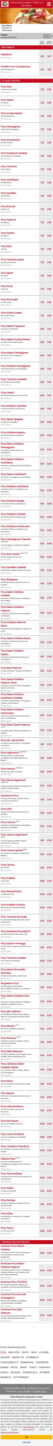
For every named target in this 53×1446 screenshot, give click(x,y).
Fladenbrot (6, 54)
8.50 (42, 422)
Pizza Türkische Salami (12, 259)
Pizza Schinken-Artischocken (15, 526)
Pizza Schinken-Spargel (12, 500)
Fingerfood (42, 1362)
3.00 (49, 69)
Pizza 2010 (6, 808)
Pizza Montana (8, 1037)
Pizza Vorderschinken (11, 113)
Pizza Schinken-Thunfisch (13, 405)
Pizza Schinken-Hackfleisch (14, 486)
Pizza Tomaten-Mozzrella (14, 916)
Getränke (45, 1372)
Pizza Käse (6, 86)
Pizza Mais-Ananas (10, 553)
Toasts (32, 1367)
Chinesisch (44, 1367)
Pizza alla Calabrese (11, 1011)
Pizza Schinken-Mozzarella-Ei (15, 931)
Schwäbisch (32, 1357)
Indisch (5, 1372)
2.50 (49, 56)
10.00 (49, 543)
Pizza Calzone (8, 822)
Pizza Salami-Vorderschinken (15, 339)
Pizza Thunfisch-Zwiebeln (14, 379)
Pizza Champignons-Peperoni (16, 539)
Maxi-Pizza (14, 1352)
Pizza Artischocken (10, 139)
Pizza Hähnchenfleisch (12, 1106)
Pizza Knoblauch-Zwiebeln (14, 153)
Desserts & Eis (30, 1372)
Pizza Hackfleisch (10, 179)
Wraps (23, 1367)
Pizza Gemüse (8, 768)
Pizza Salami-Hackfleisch (13, 474)
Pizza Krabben (8, 878)
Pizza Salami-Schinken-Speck (15, 638)
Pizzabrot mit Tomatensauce (15, 66)
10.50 (49, 422)
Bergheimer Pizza (10, 983)
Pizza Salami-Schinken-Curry (15, 995)
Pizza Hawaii (7, 392)
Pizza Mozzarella (9, 299)
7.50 (42, 89)
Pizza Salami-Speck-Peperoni (15, 724)
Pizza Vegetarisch (10, 752)
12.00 (49, 1123)
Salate (25, 1352)
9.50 (49, 328)
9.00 (49, 89)
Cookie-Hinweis (28, 1427)
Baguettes (18, 1357)
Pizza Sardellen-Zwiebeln (13, 567)
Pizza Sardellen (8, 193)
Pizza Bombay (8, 1200)
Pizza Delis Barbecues (12, 1051)
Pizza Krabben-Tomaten (13, 904)
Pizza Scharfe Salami (11, 312)
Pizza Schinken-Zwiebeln (13, 514)
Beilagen (15, 1372)
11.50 (49, 570)
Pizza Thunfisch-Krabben (13, 957)
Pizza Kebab (7, 1187)
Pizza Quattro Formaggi (13, 943)
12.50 (49, 1252)
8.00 (42, 328)
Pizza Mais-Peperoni (11, 667)
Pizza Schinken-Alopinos (13, 432)
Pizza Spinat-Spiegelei (12, 419)
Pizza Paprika (7, 232)
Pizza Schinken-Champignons (15, 365)
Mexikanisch (27, 1362)
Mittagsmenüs (21, 1377)
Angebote (6, 1377)
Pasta (34, 1352)
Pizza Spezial (7, 1093)
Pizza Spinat (7, 272)
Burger (5, 1367)
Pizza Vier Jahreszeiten (12, 740)
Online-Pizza (40, 1391)
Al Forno (44, 1352)
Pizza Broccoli (8, 206)
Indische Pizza (8, 1158)
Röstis (14, 1367)
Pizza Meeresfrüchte (11, 891)
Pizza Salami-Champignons (14, 352)
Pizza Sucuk (7, 286)
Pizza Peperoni (8, 219)
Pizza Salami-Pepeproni (13, 326)
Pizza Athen (7, 1213)
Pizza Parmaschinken (11, 1173)
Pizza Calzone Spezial (11, 850)
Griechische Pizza (9, 795)
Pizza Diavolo (7, 1025)
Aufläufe (5, 1357)
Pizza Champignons (11, 126)
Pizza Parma (7, 1227)
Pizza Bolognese (9, 579)
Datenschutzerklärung (10, 1432)
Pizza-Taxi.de (24, 1391)
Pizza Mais (6, 246)
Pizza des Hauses (9, 1120)
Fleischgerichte (9, 1362)
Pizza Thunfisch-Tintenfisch (15, 1146)
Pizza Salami (7, 99)
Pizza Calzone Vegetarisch (14, 834)
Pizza (3, 1352)
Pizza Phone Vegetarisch (13, 780)
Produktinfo (7, 58)
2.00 (42, 56)
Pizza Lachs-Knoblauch (12, 1134)
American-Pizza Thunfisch (14, 1281)
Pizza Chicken (8, 864)
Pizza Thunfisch (9, 166)
